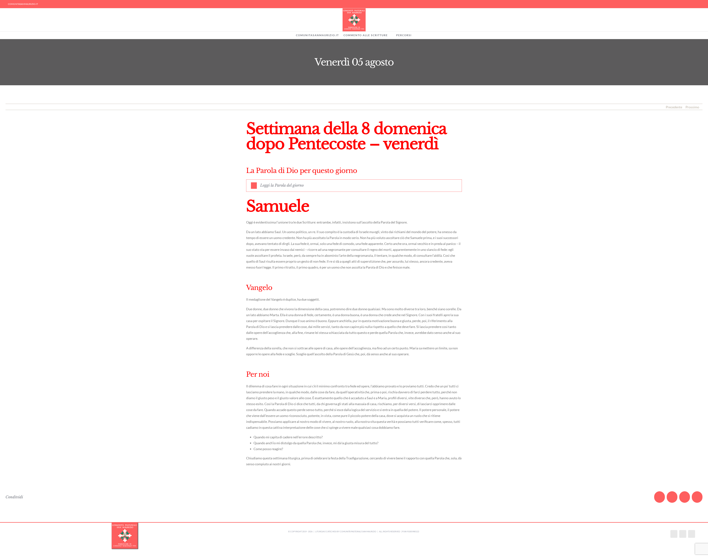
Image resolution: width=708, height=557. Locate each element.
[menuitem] (23, 4)
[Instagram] (682, 534)
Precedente (674, 107)
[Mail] (691, 534)
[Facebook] (673, 534)
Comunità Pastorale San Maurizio (358, 531)
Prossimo (692, 107)
